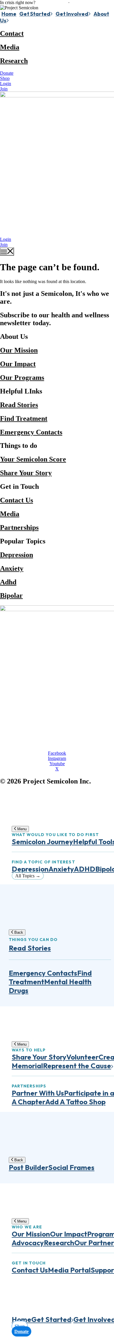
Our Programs (22, 377)
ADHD (84, 869)
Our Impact (18, 364)
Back (18, 932)
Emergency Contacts (31, 432)
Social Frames (71, 1167)
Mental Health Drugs (50, 986)
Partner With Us (38, 1093)
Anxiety (11, 568)
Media (9, 47)
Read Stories (19, 405)
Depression (16, 555)
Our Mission (19, 350)
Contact (12, 33)
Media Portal (69, 1270)
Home (8, 13)
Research (14, 61)
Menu (21, 829)
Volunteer (82, 1057)
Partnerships (19, 527)
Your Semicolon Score (33, 459)
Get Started (34, 13)
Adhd (8, 582)
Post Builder (28, 1167)
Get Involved (72, 13)
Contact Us (16, 500)
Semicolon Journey (42, 841)
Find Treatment (23, 418)
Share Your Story (26, 473)
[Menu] (7, 251)
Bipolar (11, 595)
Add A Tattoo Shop (75, 1101)
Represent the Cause (77, 1065)
